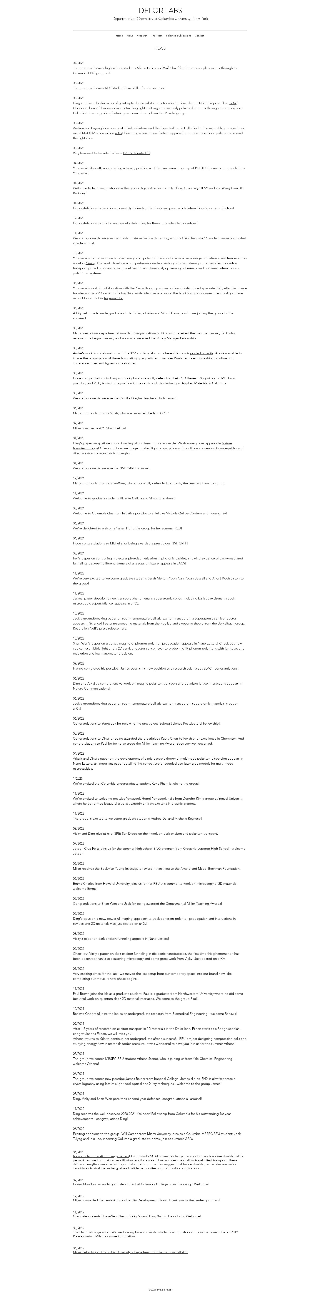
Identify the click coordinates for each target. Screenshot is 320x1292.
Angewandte (113, 298)
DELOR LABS (160, 10)
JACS (181, 563)
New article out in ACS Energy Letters (101, 1156)
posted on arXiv (201, 353)
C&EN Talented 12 (136, 153)
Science (95, 623)
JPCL (135, 603)
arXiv (232, 103)
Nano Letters (207, 643)
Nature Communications (91, 688)
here (123, 628)
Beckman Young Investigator (122, 869)
